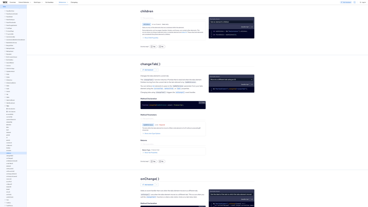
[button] (148, 69)
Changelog (74, 2)
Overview (13, 2)
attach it (184, 32)
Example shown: (215, 19)
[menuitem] (13, 7)
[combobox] (231, 79)
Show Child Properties (151, 38)
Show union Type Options (152, 133)
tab (153, 86)
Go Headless (49, 2)
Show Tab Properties (151, 152)
